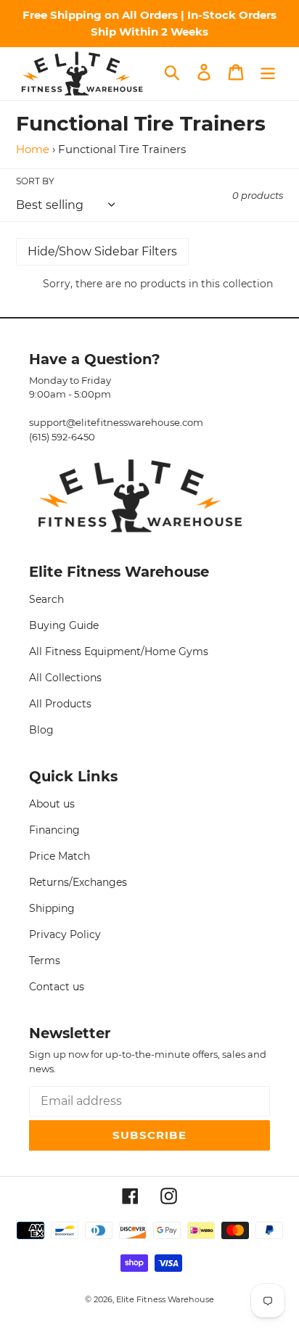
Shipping (52, 908)
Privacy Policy (65, 934)
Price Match (59, 856)
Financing (54, 829)
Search (46, 599)
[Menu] (268, 73)
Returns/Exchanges (78, 882)
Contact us (56, 986)
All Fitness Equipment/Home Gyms (118, 651)
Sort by (35, 181)
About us (52, 803)
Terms (44, 960)
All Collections (65, 677)
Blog (41, 729)
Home (32, 149)
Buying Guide (64, 625)
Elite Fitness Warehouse (165, 1299)
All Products (60, 703)
